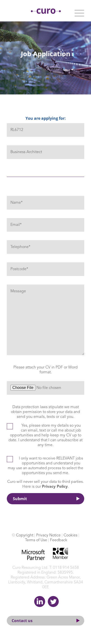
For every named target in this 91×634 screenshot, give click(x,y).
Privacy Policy (55, 487)
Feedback (58, 540)
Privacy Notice (48, 535)
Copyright (24, 535)
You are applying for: (45, 118)
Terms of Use (36, 540)
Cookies (70, 535)
